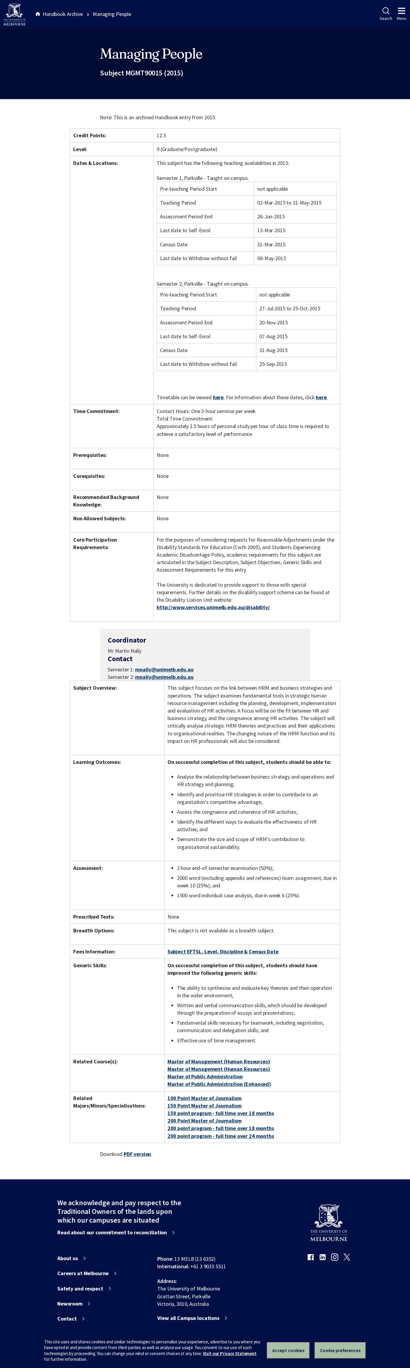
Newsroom (70, 1303)
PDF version (137, 1154)
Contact (67, 1318)
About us (67, 1258)
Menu (401, 18)
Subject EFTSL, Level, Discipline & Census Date (223, 951)
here (218, 397)
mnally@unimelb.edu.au (164, 669)
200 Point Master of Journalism (204, 1120)
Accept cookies (288, 1350)
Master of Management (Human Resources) (218, 1061)
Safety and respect (80, 1288)
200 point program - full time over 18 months (220, 1128)
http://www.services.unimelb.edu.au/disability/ (213, 607)
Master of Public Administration (205, 1076)
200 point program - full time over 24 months (220, 1135)
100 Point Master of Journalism (204, 1098)
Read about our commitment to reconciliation (112, 1232)
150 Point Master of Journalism (204, 1105)
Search (386, 18)
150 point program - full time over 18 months (220, 1113)
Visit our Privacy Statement (230, 1353)
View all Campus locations (188, 1318)
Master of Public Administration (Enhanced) (219, 1084)
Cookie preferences (340, 1350)
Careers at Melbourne (83, 1273)
